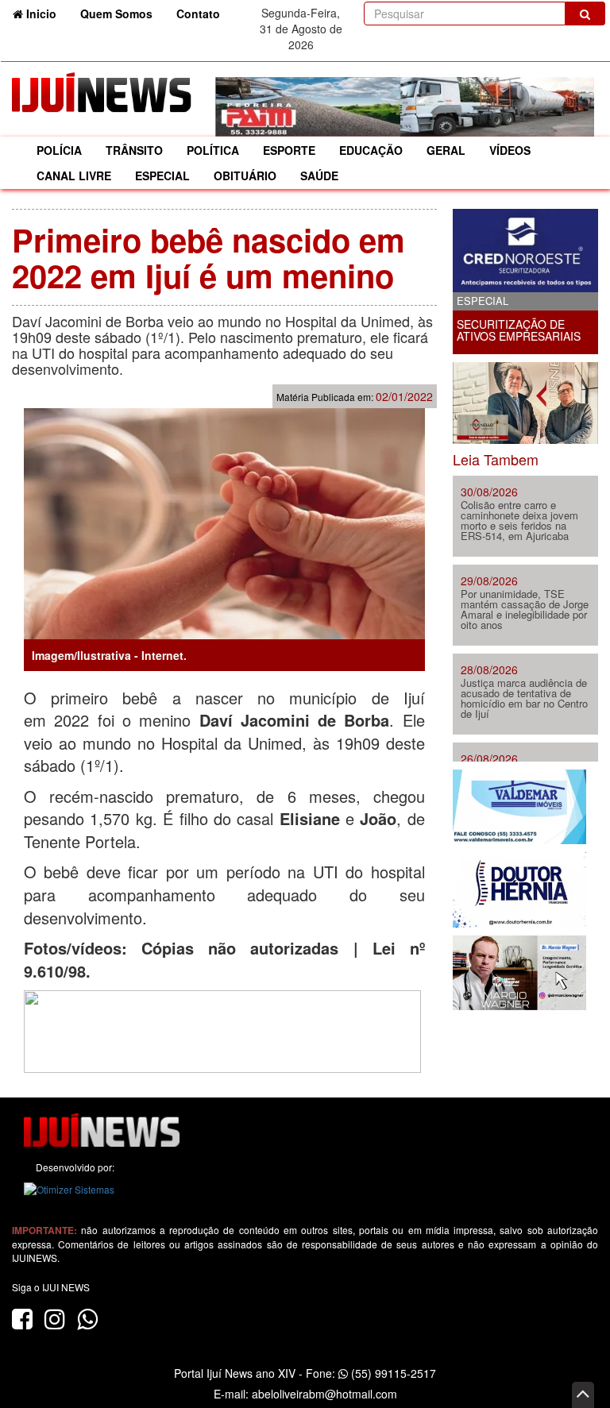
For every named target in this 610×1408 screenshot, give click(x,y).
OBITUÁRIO (245, 175)
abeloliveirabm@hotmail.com (324, 1394)
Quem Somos (116, 13)
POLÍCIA (59, 150)
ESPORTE (289, 150)
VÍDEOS (510, 150)
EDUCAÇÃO (371, 150)
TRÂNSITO (134, 150)
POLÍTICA (213, 150)
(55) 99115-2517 (392, 1373)
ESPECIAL (162, 175)
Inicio (45, 13)
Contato (198, 13)
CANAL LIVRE (74, 175)
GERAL (446, 150)
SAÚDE (319, 175)
